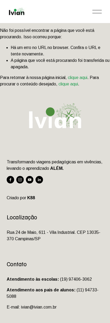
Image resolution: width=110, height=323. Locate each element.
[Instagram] (20, 179)
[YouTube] (29, 179)
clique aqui (77, 77)
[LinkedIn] (39, 179)
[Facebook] (10, 179)
